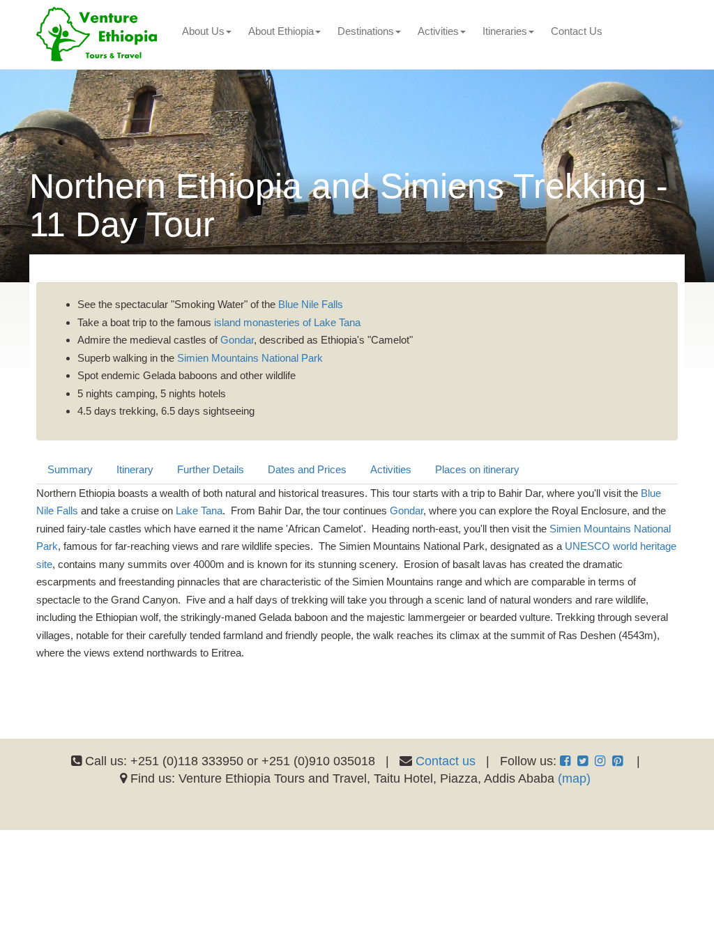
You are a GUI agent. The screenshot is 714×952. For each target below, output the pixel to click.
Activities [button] (438, 31)
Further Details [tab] (210, 469)
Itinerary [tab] (134, 469)
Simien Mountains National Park (250, 358)
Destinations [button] (365, 31)
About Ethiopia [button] (281, 31)
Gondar (237, 340)
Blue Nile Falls (310, 304)
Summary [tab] (70, 469)
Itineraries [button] (505, 31)
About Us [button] (203, 31)
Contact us (446, 761)
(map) (574, 778)
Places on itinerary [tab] (477, 469)
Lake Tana (199, 510)
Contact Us (576, 31)
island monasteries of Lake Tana (287, 322)
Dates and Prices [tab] (307, 469)
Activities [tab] (390, 469)
